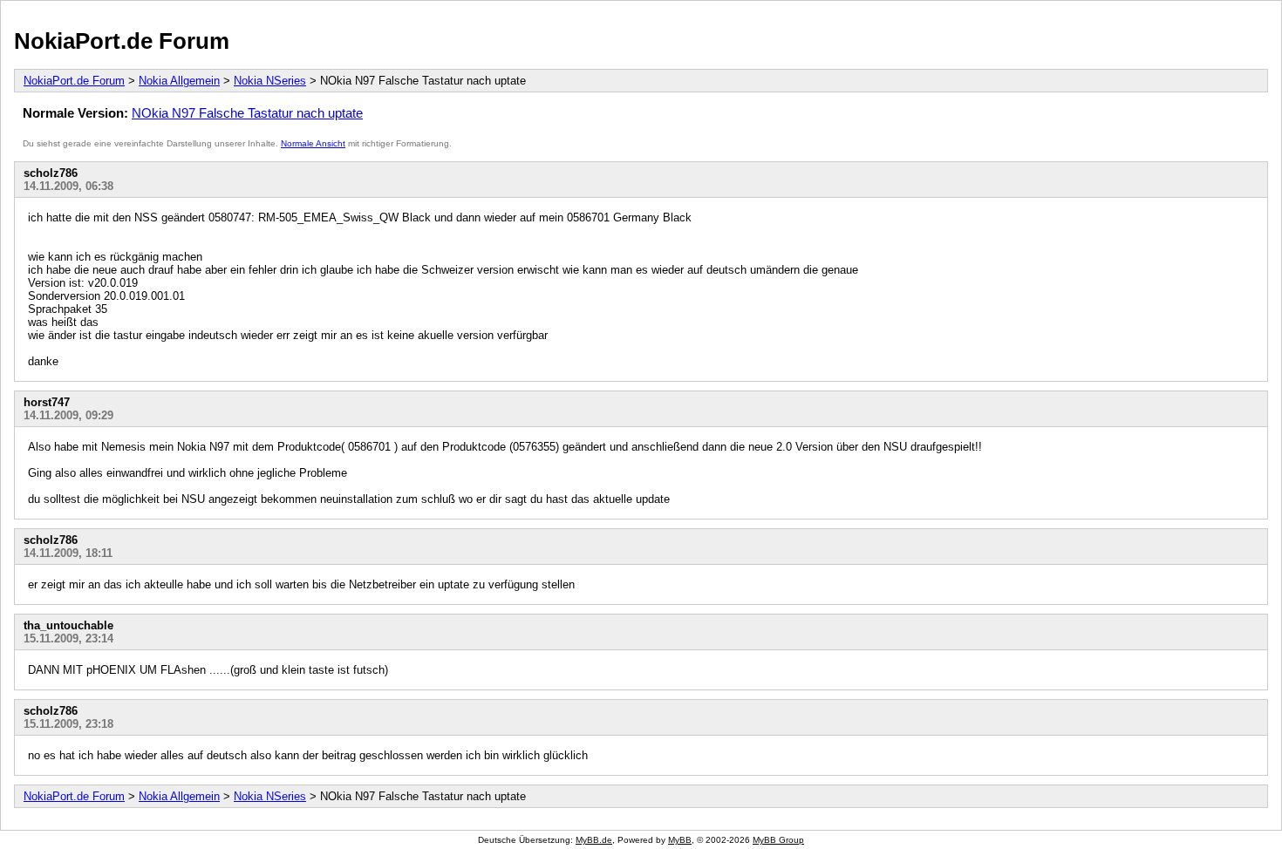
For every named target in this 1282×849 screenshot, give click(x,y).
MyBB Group (778, 840)
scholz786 (51, 173)
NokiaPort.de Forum (121, 41)
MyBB (680, 840)
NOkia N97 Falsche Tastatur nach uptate (247, 112)
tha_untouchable (68, 625)
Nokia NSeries (270, 80)
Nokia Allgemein (179, 80)
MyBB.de (594, 840)
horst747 (47, 402)
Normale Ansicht (313, 143)
